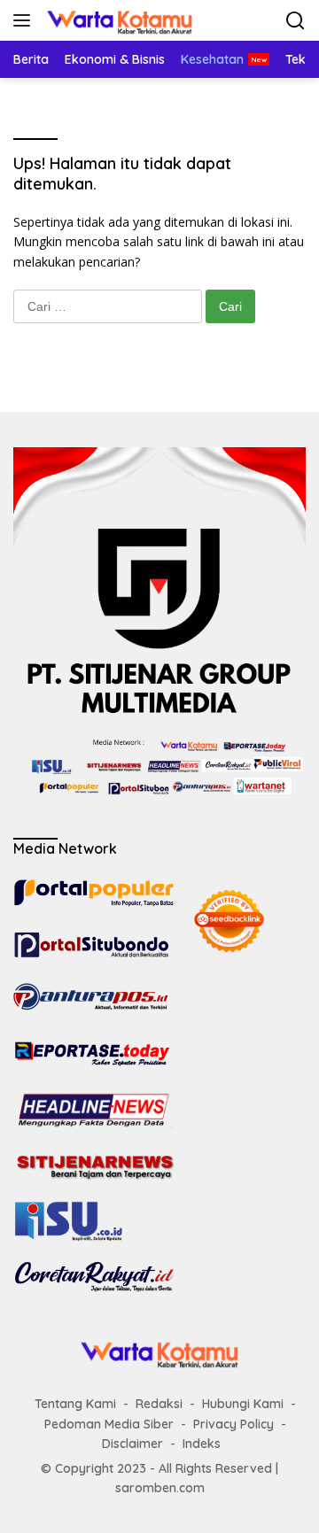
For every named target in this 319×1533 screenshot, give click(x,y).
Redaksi (159, 1404)
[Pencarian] (295, 20)
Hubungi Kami (243, 1404)
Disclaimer (132, 1444)
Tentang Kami (75, 1404)
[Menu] (25, 20)
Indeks (202, 1444)
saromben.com (160, 1488)
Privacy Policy (233, 1424)
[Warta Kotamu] (117, 20)
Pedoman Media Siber (109, 1424)
